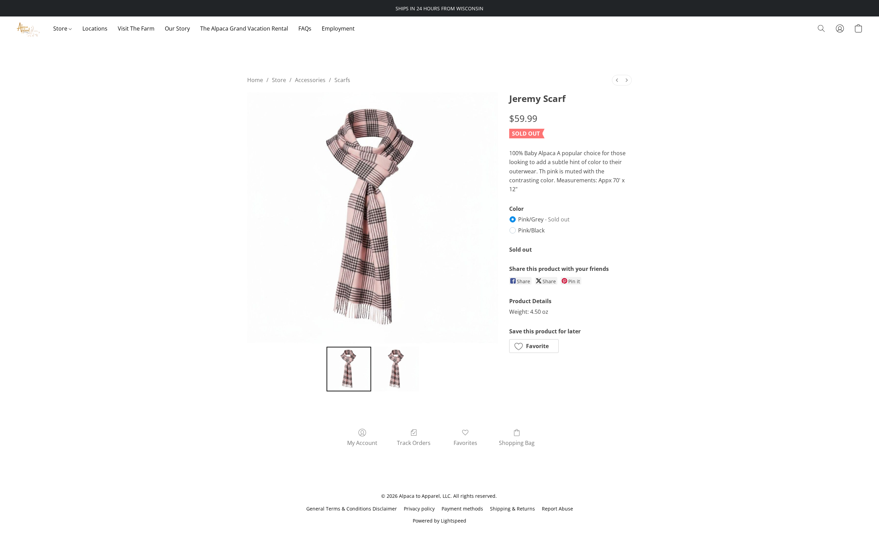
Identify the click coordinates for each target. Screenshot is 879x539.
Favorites (465, 443)
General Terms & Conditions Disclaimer (351, 508)
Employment (338, 28)
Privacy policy (419, 508)
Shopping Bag (517, 443)
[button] (27, 28)
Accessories (310, 80)
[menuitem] (617, 80)
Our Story (177, 28)
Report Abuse (557, 508)
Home (255, 80)
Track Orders (414, 443)
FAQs (304, 28)
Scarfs (342, 80)
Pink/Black (531, 230)
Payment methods (462, 508)
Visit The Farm (136, 28)
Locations (94, 28)
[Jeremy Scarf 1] (396, 369)
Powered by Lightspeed (439, 520)
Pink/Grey (544, 219)
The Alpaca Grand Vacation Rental (244, 28)
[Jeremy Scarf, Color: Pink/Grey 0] (349, 369)
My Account (362, 443)
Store (61, 28)
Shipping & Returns (512, 508)
